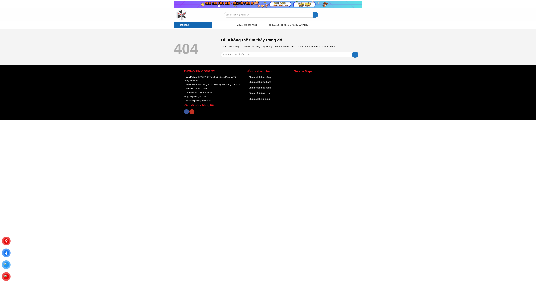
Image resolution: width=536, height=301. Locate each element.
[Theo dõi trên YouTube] (191, 111)
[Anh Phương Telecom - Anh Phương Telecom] (188, 14)
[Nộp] (315, 15)
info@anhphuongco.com (195, 96)
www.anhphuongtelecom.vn (198, 100)
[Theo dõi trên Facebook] (186, 111)
